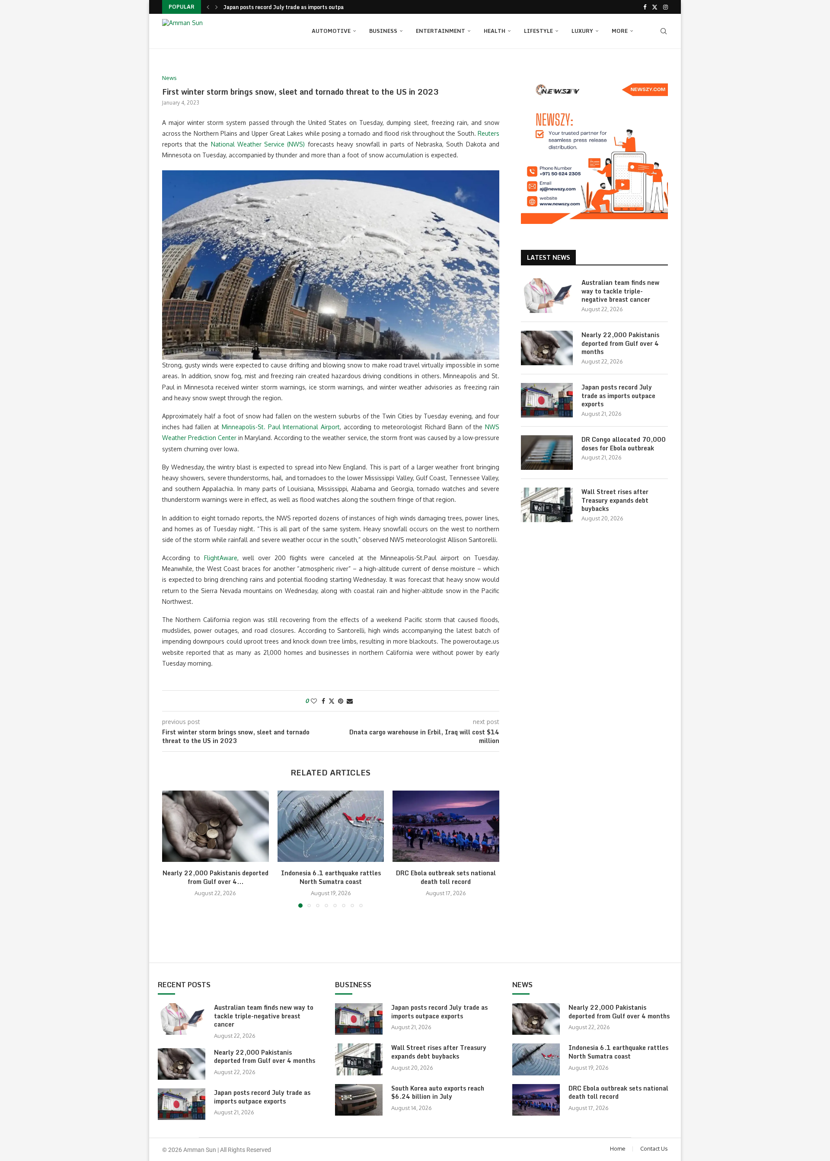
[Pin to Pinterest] (340, 701)
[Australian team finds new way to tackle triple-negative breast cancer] (547, 295)
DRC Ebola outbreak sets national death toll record (446, 877)
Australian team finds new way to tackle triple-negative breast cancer (620, 291)
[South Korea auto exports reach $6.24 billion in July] (359, 1100)
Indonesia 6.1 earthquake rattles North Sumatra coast (330, 877)
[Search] (663, 31)
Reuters (488, 133)
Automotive (331, 31)
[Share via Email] (350, 701)
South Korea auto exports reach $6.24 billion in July (437, 1092)
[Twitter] (655, 7)
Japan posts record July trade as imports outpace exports (618, 395)
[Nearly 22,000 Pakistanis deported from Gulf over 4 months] (215, 826)
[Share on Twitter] (332, 701)
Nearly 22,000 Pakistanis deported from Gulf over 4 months (620, 343)
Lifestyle (538, 31)
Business (383, 31)
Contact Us (654, 1148)
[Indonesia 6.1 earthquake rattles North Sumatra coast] (331, 826)
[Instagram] (665, 7)
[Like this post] (314, 701)
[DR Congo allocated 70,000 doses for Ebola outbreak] (547, 452)
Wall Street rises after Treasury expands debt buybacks (614, 500)
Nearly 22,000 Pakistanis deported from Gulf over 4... (215, 877)
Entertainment (440, 31)
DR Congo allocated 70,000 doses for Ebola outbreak (623, 443)
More (620, 31)
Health (494, 31)
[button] (207, 7)
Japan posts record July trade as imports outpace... (289, 7)
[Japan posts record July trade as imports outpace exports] (547, 400)
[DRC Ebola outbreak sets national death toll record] (446, 826)
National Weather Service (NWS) (258, 144)
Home (618, 1148)
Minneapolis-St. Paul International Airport (281, 427)
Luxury (582, 31)
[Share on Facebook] (323, 701)
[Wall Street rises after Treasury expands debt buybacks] (547, 505)
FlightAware (220, 557)
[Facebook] (644, 7)
